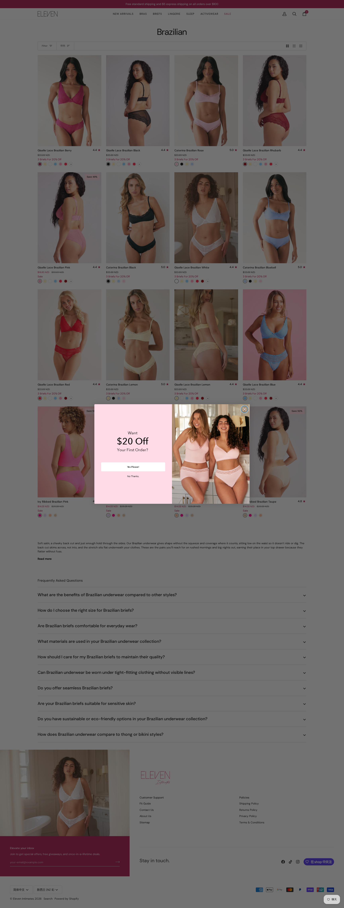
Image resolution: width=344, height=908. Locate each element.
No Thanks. (133, 476)
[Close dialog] (244, 409)
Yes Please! (133, 467)
